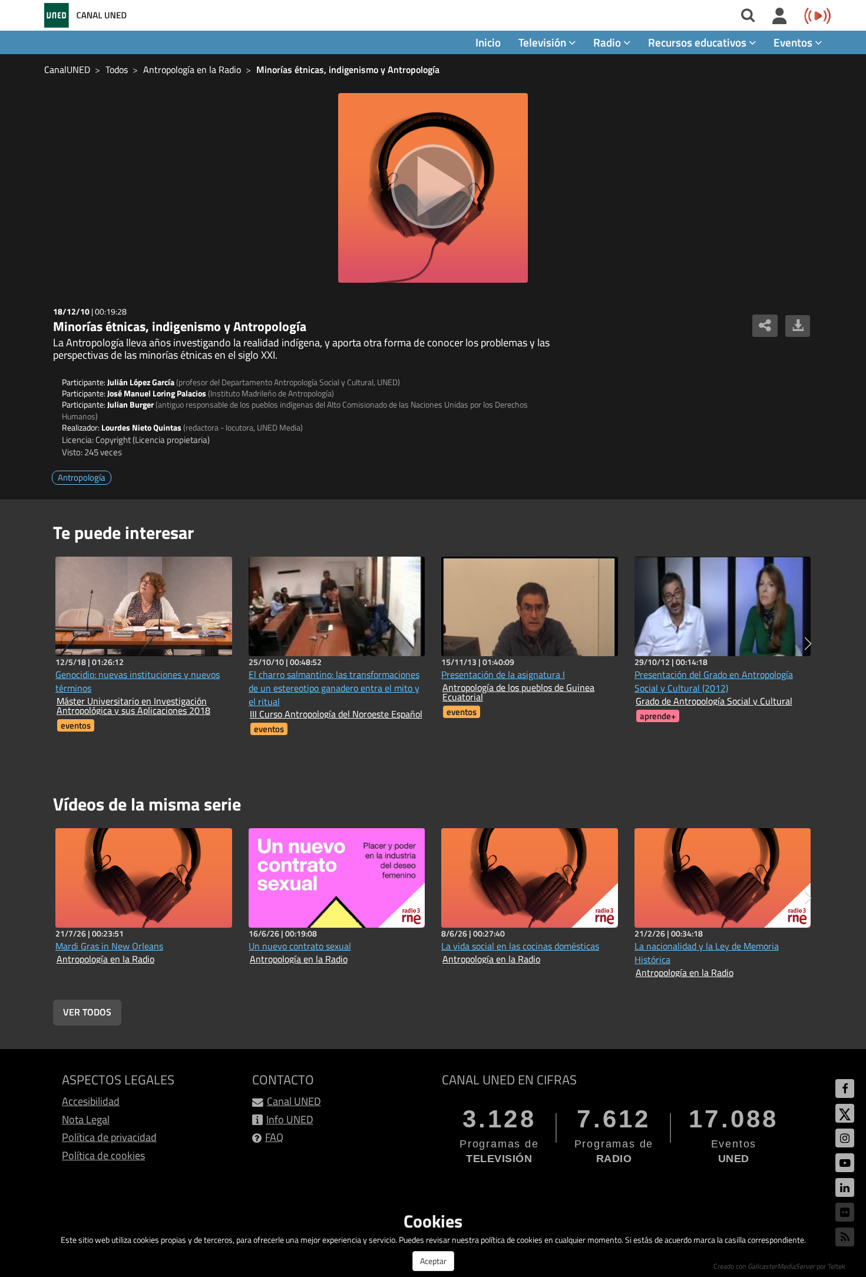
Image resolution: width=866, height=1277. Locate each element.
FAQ (274, 1137)
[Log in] (779, 16)
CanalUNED (67, 69)
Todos (116, 69)
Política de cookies (103, 1155)
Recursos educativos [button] (698, 42)
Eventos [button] (794, 42)
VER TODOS (87, 1012)
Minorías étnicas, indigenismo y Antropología (347, 69)
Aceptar (433, 1261)
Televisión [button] (543, 42)
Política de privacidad (109, 1137)
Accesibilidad (91, 1101)
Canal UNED (294, 1101)
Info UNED (289, 1119)
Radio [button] (608, 42)
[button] (808, 644)
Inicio (488, 42)
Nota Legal (86, 1119)
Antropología (81, 477)
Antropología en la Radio (192, 69)
